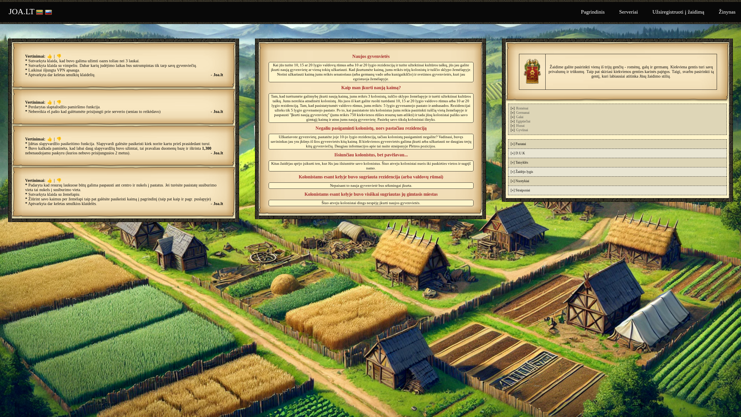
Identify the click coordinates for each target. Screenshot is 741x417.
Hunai (520, 126)
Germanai (522, 113)
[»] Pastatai (518, 144)
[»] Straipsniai (520, 190)
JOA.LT (21, 11)
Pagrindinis (593, 12)
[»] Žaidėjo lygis (522, 172)
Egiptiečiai (523, 121)
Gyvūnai (522, 130)
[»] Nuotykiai (520, 181)
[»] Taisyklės (519, 162)
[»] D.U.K (518, 153)
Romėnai (522, 108)
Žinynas (727, 12)
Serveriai (628, 12)
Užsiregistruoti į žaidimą (678, 12)
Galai (519, 117)
